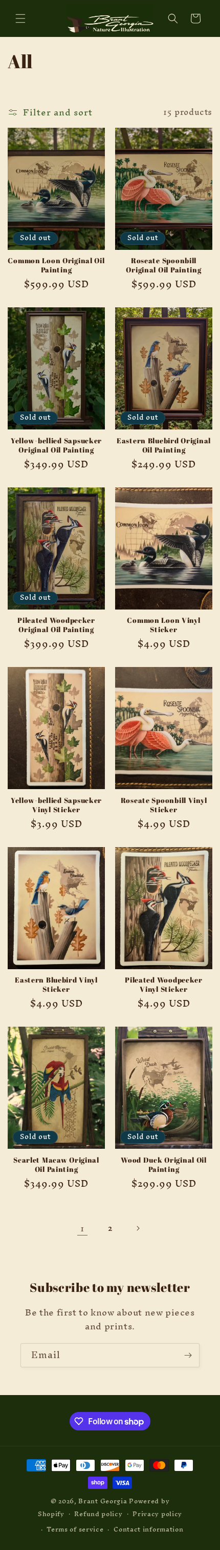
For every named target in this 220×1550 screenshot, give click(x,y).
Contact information (148, 1529)
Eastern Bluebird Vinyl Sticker (56, 984)
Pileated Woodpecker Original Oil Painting (56, 625)
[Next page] (137, 1228)
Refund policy (98, 1513)
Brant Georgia (102, 1501)
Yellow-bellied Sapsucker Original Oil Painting (56, 445)
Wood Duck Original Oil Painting (164, 1164)
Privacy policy (157, 1513)
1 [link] (82, 1228)
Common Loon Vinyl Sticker (163, 625)
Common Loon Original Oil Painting (56, 265)
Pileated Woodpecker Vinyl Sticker (164, 984)
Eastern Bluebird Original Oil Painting (164, 445)
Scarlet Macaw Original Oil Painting (56, 1164)
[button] (20, 18)
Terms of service (75, 1529)
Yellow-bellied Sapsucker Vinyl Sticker (56, 805)
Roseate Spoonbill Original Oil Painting (163, 265)
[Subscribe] (188, 1355)
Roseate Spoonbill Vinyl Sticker (164, 805)
